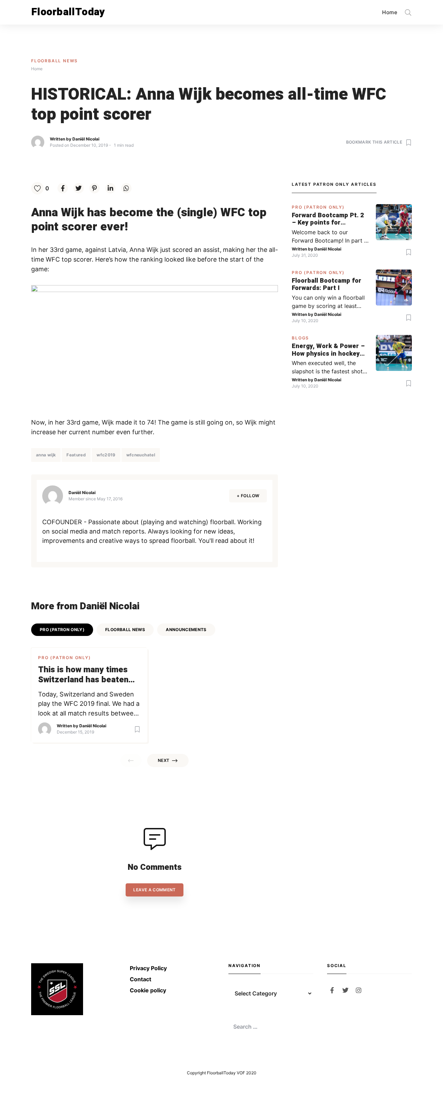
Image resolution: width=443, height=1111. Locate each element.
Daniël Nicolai (85, 139)
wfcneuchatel (140, 454)
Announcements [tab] (186, 629)
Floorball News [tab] (125, 629)
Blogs (300, 337)
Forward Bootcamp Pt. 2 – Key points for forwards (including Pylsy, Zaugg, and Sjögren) (328, 219)
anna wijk (46, 454)
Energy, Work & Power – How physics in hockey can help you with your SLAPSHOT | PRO (328, 350)
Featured (76, 454)
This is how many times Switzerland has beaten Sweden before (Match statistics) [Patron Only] (84, 675)
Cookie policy (148, 990)
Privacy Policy (148, 968)
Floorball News (54, 60)
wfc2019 (106, 454)
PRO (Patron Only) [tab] (62, 629)
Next (163, 760)
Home (389, 12)
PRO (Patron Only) (64, 657)
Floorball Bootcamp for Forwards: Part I (326, 284)
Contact (140, 979)
